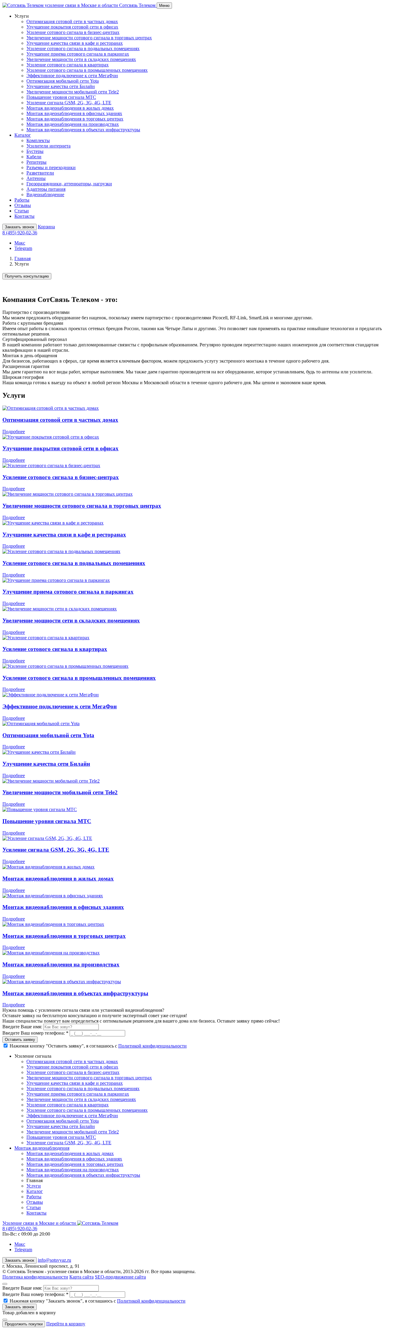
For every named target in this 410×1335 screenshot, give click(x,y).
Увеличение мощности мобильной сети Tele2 (72, 91)
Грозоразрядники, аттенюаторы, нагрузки (69, 183)
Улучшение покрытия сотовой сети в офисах (72, 26)
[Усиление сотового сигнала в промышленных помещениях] (65, 666)
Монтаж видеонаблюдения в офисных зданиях (74, 113)
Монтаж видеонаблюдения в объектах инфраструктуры (83, 129)
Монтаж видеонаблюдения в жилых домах (70, 108)
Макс (19, 242)
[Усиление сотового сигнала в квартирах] (45, 637)
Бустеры (35, 151)
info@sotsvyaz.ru (54, 1260)
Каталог (34, 1191)
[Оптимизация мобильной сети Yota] (41, 723)
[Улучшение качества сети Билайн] (39, 752)
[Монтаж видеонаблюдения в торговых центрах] (53, 924)
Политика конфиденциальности (35, 1276)
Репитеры (36, 162)
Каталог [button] (22, 135)
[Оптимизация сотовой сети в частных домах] (50, 408)
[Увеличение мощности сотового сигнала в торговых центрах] (67, 494)
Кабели (33, 156)
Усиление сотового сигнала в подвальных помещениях (83, 48)
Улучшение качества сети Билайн (60, 86)
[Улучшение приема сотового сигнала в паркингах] (56, 580)
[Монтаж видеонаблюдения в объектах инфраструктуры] (61, 981)
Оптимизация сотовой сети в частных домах (72, 21)
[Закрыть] (4, 1284)
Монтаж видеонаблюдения (41, 1148)
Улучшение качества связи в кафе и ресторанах (74, 43)
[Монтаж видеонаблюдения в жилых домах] (48, 866)
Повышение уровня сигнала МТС (61, 97)
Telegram (23, 248)
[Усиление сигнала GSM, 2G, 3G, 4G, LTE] (47, 838)
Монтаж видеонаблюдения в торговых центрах (74, 118)
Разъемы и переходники (51, 167)
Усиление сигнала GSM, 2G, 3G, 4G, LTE (68, 102)
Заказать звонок (19, 227)
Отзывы (22, 205)
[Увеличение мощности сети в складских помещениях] (59, 608)
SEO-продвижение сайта (120, 1276)
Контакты (24, 216)
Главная (22, 258)
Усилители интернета (48, 145)
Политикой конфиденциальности (152, 1045)
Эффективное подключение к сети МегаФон (72, 75)
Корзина (46, 226)
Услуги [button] (21, 16)
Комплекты (38, 140)
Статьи (21, 210)
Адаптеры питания (45, 189)
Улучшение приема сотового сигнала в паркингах (77, 53)
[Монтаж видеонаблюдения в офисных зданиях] (52, 895)
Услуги (33, 1185)
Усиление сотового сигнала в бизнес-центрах (72, 32)
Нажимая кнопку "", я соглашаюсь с (97, 1300)
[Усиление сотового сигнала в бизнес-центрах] (51, 465)
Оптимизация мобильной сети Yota (62, 81)
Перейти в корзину (65, 1323)
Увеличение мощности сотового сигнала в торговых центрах (89, 37)
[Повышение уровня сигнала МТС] (39, 809)
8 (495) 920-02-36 (19, 232)
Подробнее (13, 431)
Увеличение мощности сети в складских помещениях (81, 59)
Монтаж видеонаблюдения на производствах (72, 124)
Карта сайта (81, 1276)
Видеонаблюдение (45, 194)
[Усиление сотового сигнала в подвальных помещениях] (61, 551)
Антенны (36, 178)
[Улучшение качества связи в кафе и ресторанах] (53, 522)
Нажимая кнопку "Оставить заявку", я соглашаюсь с (98, 1045)
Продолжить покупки (24, 1324)
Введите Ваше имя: (22, 1026)
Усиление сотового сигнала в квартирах (67, 64)
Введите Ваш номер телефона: (35, 1032)
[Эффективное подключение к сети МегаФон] (50, 694)
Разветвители (40, 172)
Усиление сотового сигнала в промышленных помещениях (87, 70)
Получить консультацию (27, 276)
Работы (21, 199)
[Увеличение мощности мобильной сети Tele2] (51, 780)
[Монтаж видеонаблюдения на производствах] (51, 952)
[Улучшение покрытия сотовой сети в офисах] (50, 436)
